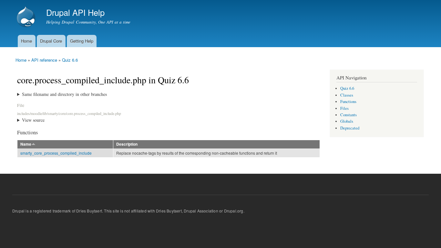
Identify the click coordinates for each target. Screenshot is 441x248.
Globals (346, 121)
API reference (44, 60)
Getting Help (81, 41)
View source (33, 120)
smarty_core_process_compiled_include (56, 153)
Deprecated (349, 128)
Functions (348, 101)
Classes (346, 95)
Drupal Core (51, 41)
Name (25, 144)
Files (344, 108)
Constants (348, 115)
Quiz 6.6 (70, 60)
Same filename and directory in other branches (64, 94)
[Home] (26, 17)
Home (26, 41)
